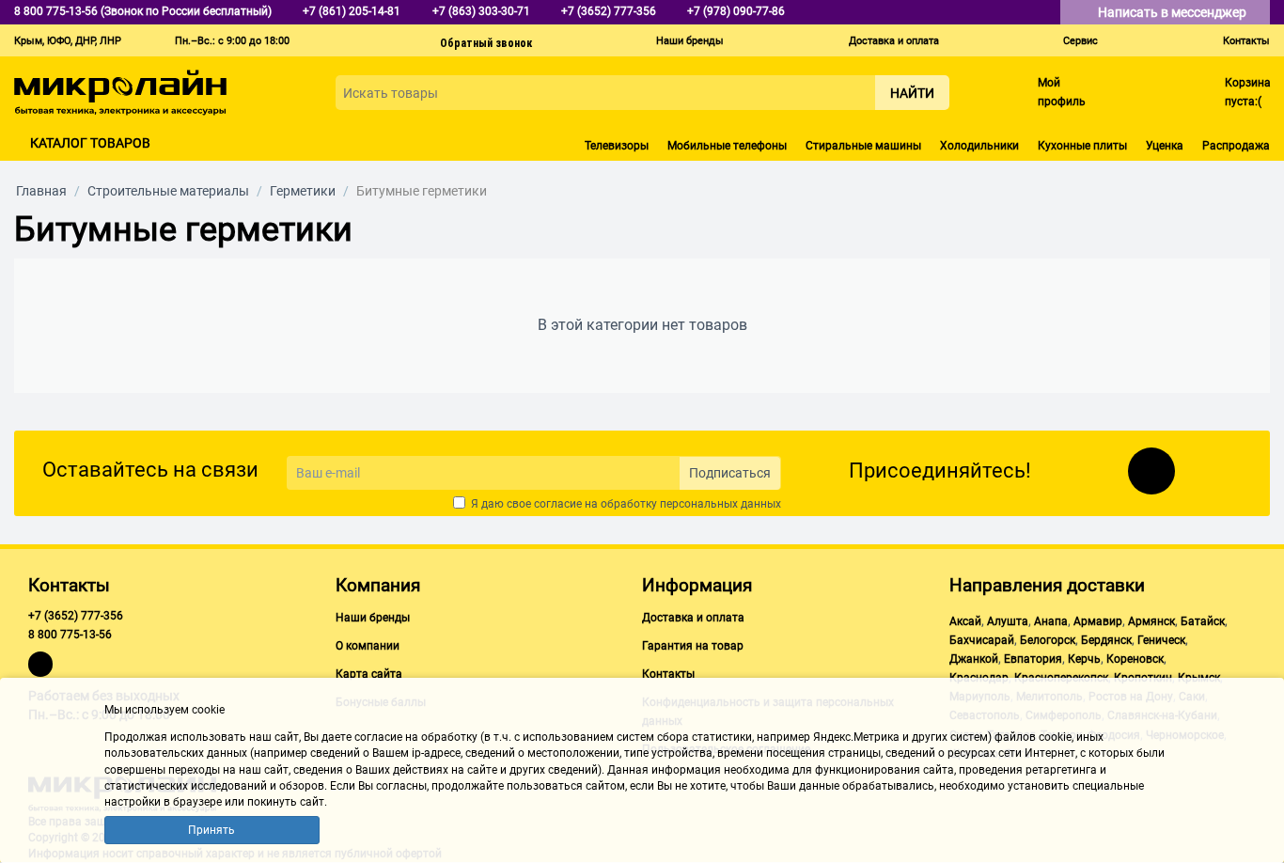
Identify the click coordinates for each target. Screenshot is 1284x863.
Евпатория (1033, 659)
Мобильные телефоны (727, 145)
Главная (41, 190)
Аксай (965, 621)
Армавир (1097, 621)
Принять (211, 830)
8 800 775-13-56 (70, 634)
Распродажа (1236, 145)
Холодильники (979, 145)
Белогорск (1047, 640)
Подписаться (730, 472)
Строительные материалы (168, 190)
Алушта (1007, 621)
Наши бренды (690, 41)
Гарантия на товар (693, 645)
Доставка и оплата (894, 41)
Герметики (303, 190)
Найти (912, 93)
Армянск (1151, 621)
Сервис (1080, 41)
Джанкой (973, 659)
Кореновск (1135, 659)
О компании (367, 645)
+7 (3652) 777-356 (75, 615)
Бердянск (1106, 640)
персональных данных (720, 503)
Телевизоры (617, 145)
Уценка (1164, 145)
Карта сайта (369, 674)
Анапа (1051, 621)
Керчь (1084, 659)
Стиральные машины (863, 145)
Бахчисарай (981, 640)
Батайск (1203, 621)
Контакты (1246, 41)
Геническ (1161, 640)
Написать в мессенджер (1173, 12)
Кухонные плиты (1082, 145)
